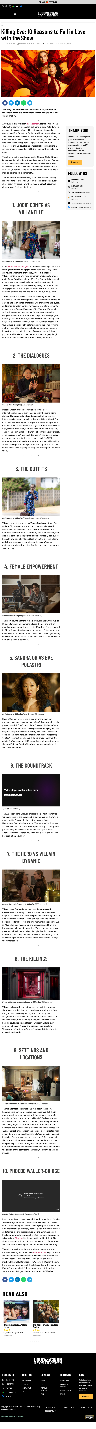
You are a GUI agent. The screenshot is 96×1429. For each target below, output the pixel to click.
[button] (15, 14)
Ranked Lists (65, 1390)
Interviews (64, 1380)
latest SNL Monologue (18, 266)
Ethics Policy (50, 1407)
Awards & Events (64, 1385)
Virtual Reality (44, 1389)
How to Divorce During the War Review (50, 1325)
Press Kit (25, 1384)
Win (42, 1394)
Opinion (63, 1394)
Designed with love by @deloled (12, 1416)
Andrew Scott (39, 1252)
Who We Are (26, 1380)
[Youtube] (17, 6)
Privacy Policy (86, 1407)
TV (2, 25)
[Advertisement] (80, 112)
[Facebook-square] (3, 6)
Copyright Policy (68, 1407)
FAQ (23, 1392)
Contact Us (26, 1388)
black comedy (33, 123)
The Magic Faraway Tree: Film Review (20, 1325)
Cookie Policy (50, 1411)
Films (43, 1380)
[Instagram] (6, 6)
